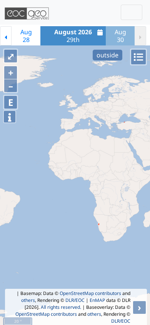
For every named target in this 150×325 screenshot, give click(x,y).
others (28, 300)
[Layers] (138, 57)
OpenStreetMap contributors (90, 293)
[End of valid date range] (140, 35)
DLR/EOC (75, 300)
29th (73, 36)
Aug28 (26, 36)
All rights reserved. (61, 307)
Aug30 (120, 36)
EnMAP (97, 300)
